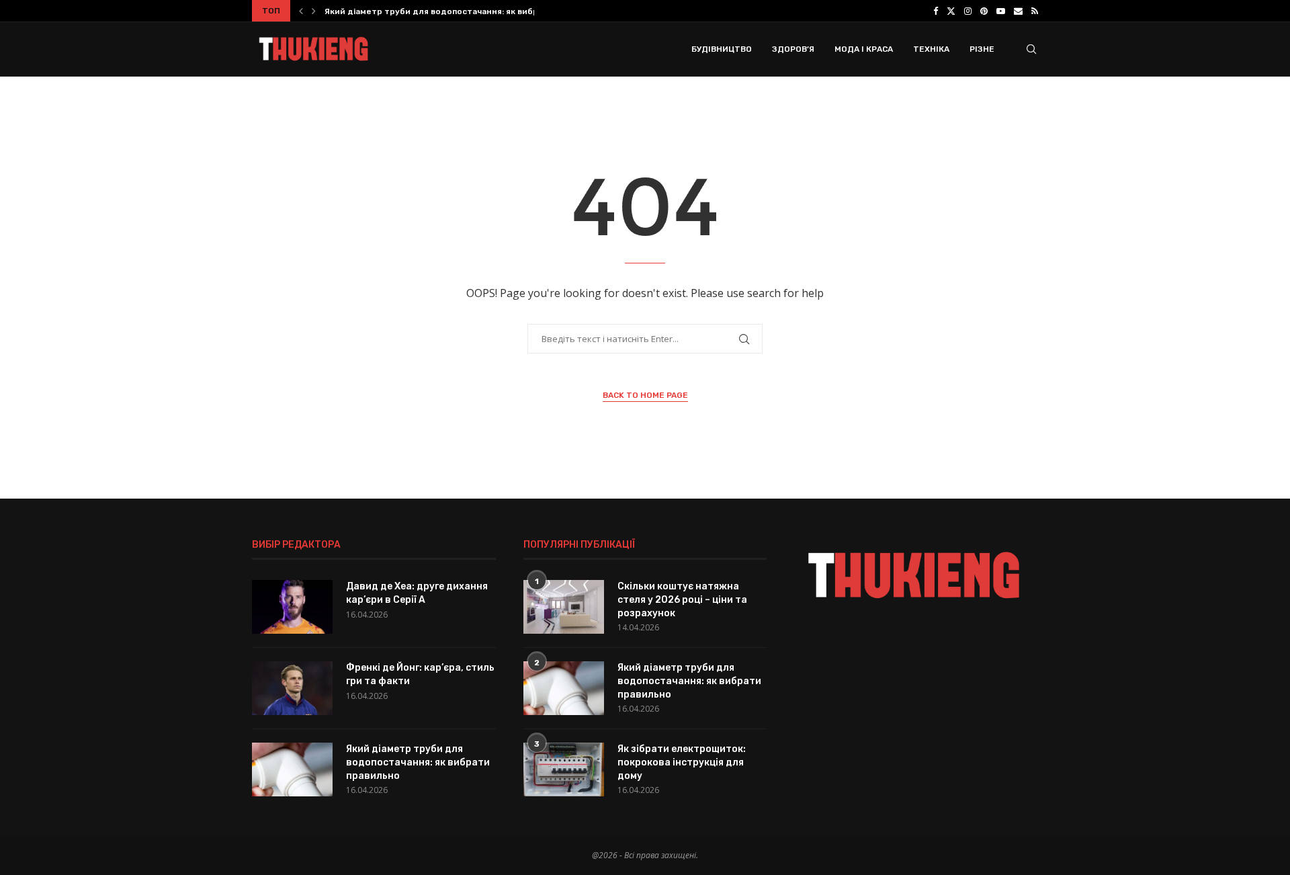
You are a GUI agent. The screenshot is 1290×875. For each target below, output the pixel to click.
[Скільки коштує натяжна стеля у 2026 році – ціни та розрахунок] (563, 607)
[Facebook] (935, 11)
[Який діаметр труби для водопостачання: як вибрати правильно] (292, 769)
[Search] (1031, 49)
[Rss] (1034, 11)
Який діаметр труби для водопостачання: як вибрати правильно (463, 11)
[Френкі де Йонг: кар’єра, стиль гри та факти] (292, 688)
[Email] (1018, 11)
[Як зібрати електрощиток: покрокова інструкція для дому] (563, 769)
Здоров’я (793, 49)
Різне (982, 49)
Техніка (931, 49)
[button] (301, 11)
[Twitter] (951, 11)
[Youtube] (1000, 11)
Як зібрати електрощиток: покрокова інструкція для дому (681, 762)
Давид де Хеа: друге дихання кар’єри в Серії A (417, 593)
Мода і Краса (863, 49)
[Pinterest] (984, 11)
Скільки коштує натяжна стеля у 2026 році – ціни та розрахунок (682, 599)
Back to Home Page (645, 395)
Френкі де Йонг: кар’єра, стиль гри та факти (420, 674)
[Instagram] (968, 11)
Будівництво (721, 49)
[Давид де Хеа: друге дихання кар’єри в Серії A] (292, 607)
